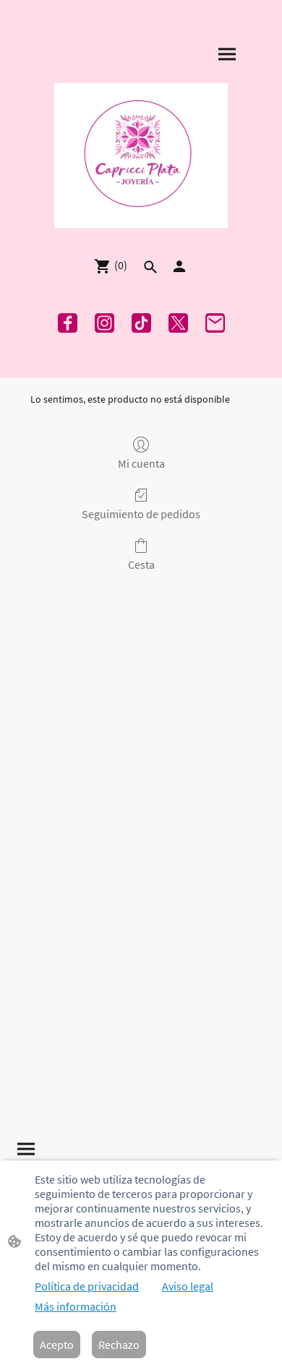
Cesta (141, 564)
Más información (75, 1306)
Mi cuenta (141, 463)
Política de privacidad (87, 1286)
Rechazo (119, 1344)
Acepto (57, 1344)
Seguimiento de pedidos (141, 514)
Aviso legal (187, 1286)
